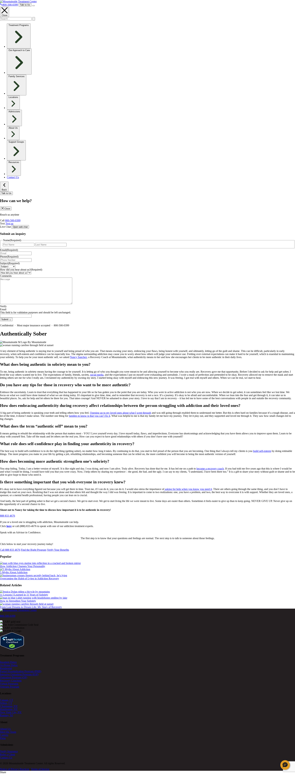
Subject (10, 263)
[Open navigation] (33, 5)
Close (4, 15)
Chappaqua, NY (9, 706)
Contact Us (13, 177)
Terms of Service (40, 769)
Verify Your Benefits (58, 549)
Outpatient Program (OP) (13, 677)
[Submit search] (33, 19)
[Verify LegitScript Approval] (12, 648)
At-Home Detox (9, 665)
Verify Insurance (9, 751)
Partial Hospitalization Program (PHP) (20, 671)
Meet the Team (8, 731)
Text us (9, 223)
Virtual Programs (9, 683)
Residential (6, 668)
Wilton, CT (6, 703)
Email (9, 249)
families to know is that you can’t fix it (89, 415)
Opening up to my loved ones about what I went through (120, 412)
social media (96, 374)
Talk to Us (25, 5)
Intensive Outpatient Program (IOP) (19, 674)
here (9, 526)
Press (3, 738)
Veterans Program (9, 686)
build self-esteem (262, 451)
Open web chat (20, 227)
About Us (5, 728)
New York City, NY (11, 712)
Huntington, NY (9, 709)
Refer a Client (7, 754)
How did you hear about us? (21, 269)
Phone (9, 256)
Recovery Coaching (11, 680)
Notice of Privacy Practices (14, 769)
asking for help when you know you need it (188, 489)
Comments (6, 275)
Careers (4, 735)
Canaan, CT (6, 700)
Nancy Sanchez (78, 357)
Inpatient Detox (8, 662)
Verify (3, 306)
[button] (285, 765)
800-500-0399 (12, 220)
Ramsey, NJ (6, 715)
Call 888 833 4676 (10, 549)
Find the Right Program (33, 549)
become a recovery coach (210, 468)
